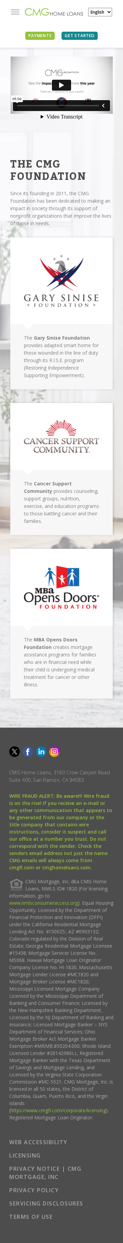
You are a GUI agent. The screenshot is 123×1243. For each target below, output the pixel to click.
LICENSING (25, 1155)
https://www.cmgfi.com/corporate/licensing (58, 1110)
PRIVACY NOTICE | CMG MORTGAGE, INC (45, 1173)
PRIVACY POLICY (34, 1190)
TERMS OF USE (31, 1217)
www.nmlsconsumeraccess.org (43, 903)
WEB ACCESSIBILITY (38, 1142)
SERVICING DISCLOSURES (46, 1203)
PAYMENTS (40, 35)
